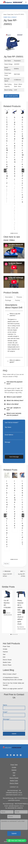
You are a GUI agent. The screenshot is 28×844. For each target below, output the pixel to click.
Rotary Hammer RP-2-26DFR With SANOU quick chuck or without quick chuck (20, 612)
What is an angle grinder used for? (13, 688)
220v (13, 182)
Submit (14, 733)
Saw (4, 654)
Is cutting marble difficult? (14, 504)
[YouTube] (14, 755)
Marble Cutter (7, 662)
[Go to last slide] (5, 170)
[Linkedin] (10, 755)
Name (5, 705)
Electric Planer (7, 665)
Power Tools (7, 17)
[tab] (10, 233)
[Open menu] (25, 2)
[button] (16, 840)
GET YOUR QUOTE (11, 96)
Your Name (8, 427)
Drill (4, 657)
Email (5, 712)
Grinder (13, 226)
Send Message (14, 457)
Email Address (9, 434)
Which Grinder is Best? (9, 674)
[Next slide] (23, 170)
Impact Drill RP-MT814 (7, 574)
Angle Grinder (13, 213)
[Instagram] (20, 755)
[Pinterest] (17, 755)
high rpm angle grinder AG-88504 (14, 146)
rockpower (7, 612)
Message (8, 442)
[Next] (23, 612)
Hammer (5, 652)
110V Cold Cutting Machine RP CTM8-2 (6, 150)
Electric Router (7, 659)
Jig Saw (6, 563)
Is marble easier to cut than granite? (6, 514)
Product (14, 17)
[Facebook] (7, 755)
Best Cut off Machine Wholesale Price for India (22, 159)
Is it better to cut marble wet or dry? (22, 512)
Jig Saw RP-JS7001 (21, 574)
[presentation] (6, 111)
